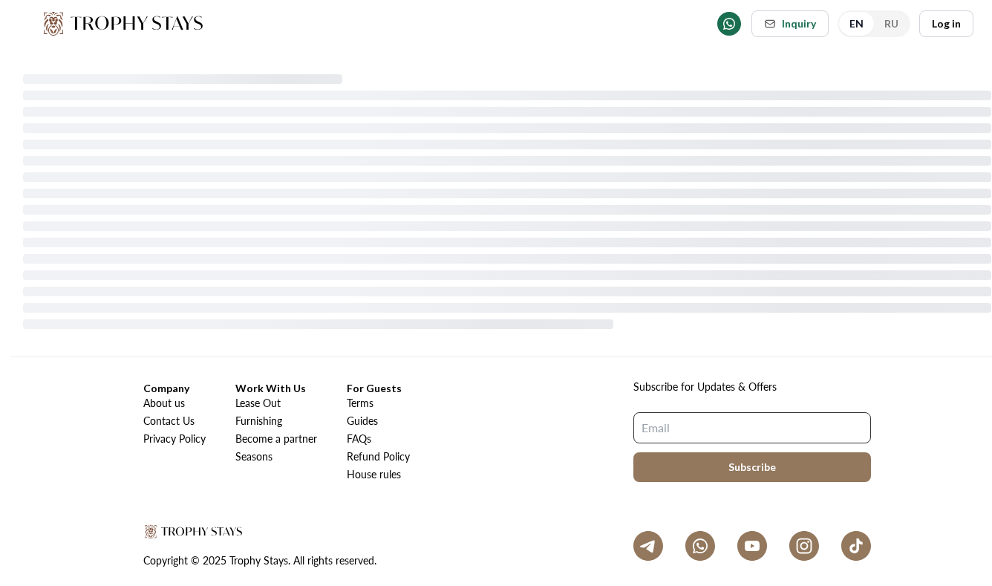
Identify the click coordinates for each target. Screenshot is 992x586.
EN (856, 23)
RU (891, 23)
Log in (946, 23)
